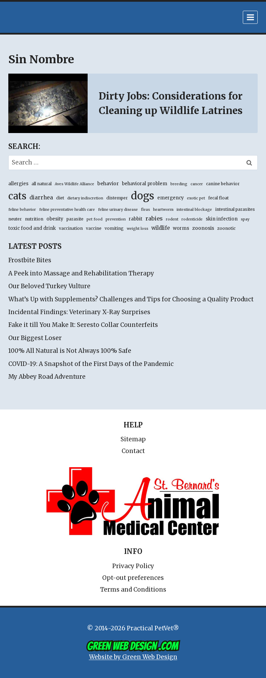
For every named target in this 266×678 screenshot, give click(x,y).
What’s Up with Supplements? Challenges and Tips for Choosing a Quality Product (131, 299)
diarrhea (41, 197)
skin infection (222, 219)
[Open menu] (250, 17)
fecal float (218, 197)
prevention (116, 219)
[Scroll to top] (231, 657)
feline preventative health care (67, 209)
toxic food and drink (32, 228)
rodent (172, 219)
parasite (74, 219)
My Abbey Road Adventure (47, 376)
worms (181, 228)
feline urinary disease (118, 209)
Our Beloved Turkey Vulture (49, 286)
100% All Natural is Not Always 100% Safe (69, 351)
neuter (15, 219)
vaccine (93, 228)
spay (245, 219)
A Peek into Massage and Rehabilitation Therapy (81, 273)
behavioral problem (144, 184)
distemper (117, 197)
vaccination (71, 228)
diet (60, 197)
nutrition (34, 219)
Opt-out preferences (133, 578)
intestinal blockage (194, 209)
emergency (170, 198)
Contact (133, 451)
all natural (42, 183)
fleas (145, 209)
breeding (178, 184)
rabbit (135, 219)
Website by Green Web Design (133, 657)
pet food (95, 219)
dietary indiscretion (85, 198)
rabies (154, 218)
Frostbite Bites (29, 260)
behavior (108, 183)
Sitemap (133, 439)
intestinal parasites (235, 209)
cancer (196, 184)
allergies (18, 184)
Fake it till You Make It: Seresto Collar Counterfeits (83, 325)
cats (17, 196)
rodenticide (192, 219)
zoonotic (226, 228)
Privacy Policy (133, 566)
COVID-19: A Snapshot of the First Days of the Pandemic (91, 364)
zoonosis (203, 228)
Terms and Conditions (133, 589)
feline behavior (22, 209)
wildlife (160, 228)
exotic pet (196, 198)
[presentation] (48, 103)
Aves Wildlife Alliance (74, 184)
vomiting (114, 228)
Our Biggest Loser (35, 338)
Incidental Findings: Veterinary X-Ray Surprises (79, 312)
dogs (142, 195)
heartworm (163, 209)
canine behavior (223, 183)
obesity (54, 219)
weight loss (137, 228)
